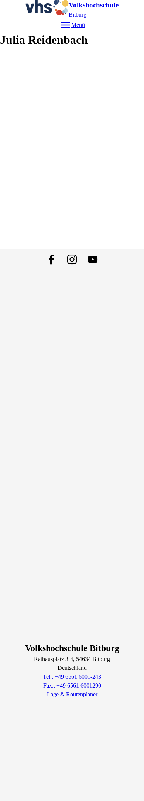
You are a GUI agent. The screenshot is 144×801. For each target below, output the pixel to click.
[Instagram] (72, 259)
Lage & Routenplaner (72, 694)
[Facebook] (51, 259)
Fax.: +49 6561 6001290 (72, 685)
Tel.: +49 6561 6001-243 (72, 677)
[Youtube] (92, 259)
